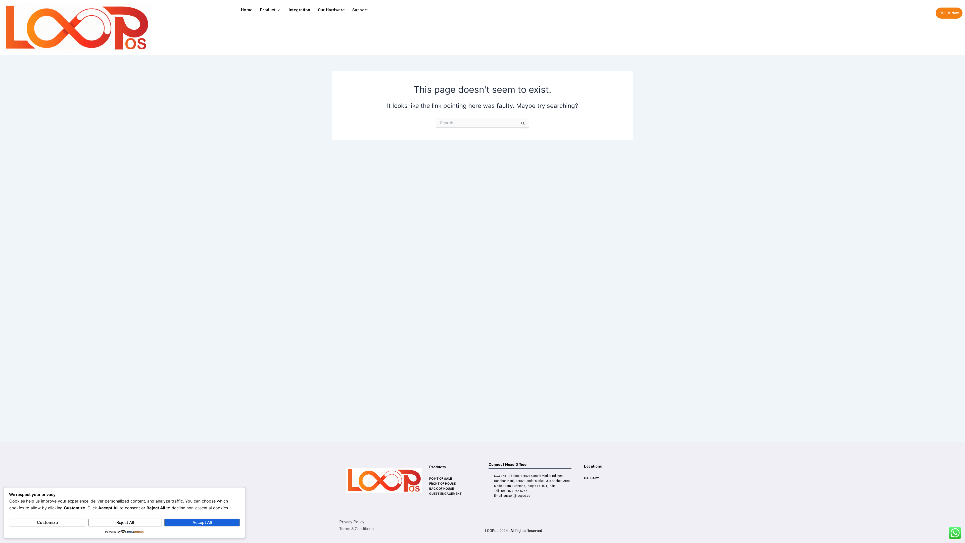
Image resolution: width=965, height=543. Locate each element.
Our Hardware (331, 10)
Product (268, 10)
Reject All (125, 522)
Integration (299, 10)
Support (360, 10)
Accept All (202, 522)
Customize (47, 522)
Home (247, 10)
